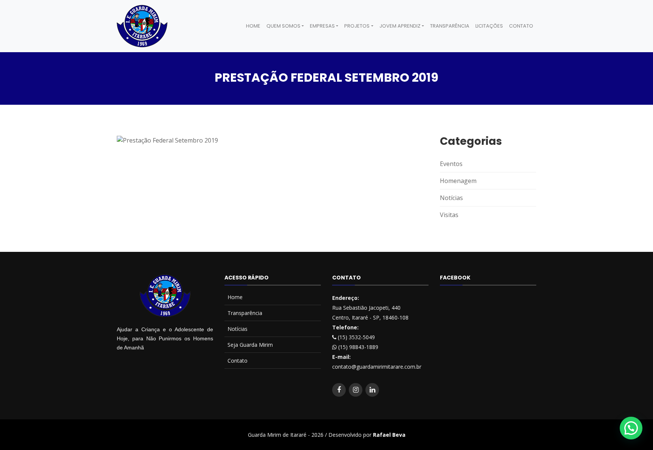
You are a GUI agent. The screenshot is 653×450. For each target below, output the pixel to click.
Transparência (449, 25)
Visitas (449, 215)
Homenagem (458, 181)
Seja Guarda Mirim (250, 344)
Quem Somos (283, 25)
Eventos (451, 164)
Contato (521, 25)
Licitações (489, 25)
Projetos (357, 25)
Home (253, 25)
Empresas (322, 25)
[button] (631, 428)
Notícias (451, 198)
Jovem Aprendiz (400, 25)
